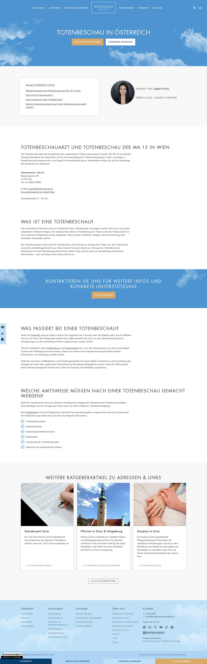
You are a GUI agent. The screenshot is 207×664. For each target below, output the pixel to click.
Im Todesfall (39, 8)
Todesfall (35, 335)
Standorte (143, 8)
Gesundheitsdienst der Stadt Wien (38, 192)
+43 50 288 (150, 613)
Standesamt (32, 412)
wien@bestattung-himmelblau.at (160, 616)
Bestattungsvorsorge (76, 8)
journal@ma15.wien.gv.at (40, 188)
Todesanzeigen (126, 8)
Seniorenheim (72, 348)
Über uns (157, 8)
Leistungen (55, 8)
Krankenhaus (53, 348)
